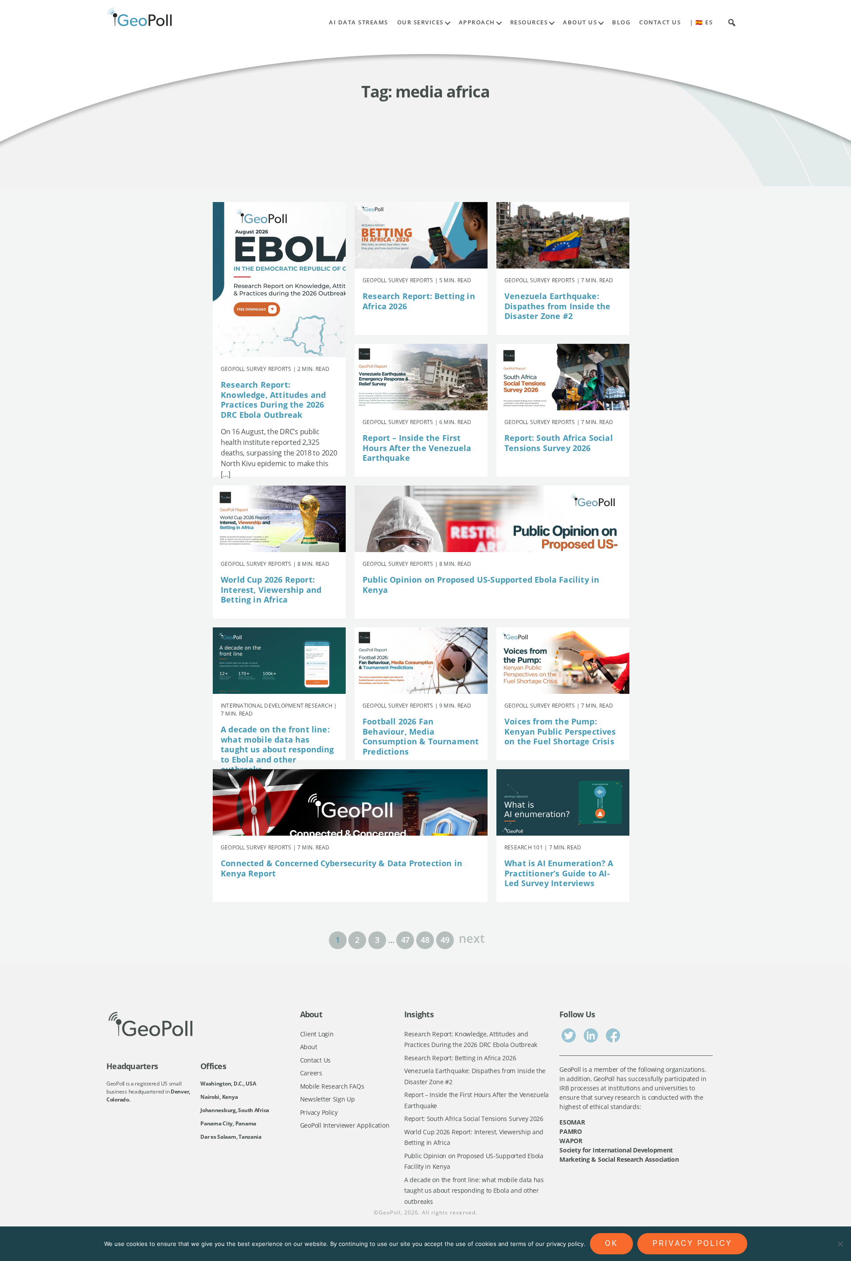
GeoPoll (390, 1212)
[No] (839, 1243)
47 (405, 939)
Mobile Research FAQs (332, 1086)
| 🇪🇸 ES (701, 22)
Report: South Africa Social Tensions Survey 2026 (558, 442)
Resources (529, 22)
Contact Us (660, 22)
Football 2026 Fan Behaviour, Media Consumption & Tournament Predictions (421, 736)
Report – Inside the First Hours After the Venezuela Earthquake (417, 447)
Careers (311, 1073)
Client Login (317, 1034)
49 (445, 939)
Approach (477, 22)
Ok (611, 1243)
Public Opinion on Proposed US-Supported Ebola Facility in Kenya (481, 584)
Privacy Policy (319, 1112)
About (308, 1047)
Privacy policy (692, 1243)
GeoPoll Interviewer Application (345, 1125)
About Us (580, 22)
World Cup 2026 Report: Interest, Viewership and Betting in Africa (271, 589)
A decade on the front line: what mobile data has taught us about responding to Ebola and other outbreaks (277, 749)
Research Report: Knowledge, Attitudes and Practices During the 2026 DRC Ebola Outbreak (273, 399)
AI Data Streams (358, 22)
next (471, 937)
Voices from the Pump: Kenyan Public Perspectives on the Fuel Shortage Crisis (560, 731)
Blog (621, 22)
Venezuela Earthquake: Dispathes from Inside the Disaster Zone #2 (557, 306)
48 (425, 939)
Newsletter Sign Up (327, 1099)
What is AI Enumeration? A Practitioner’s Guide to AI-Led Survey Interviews (558, 873)
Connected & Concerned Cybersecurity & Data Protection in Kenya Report (341, 868)
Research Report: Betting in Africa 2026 (419, 301)
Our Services (420, 22)
